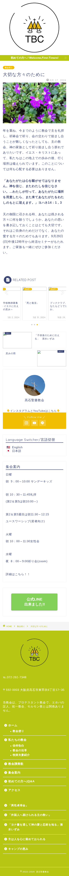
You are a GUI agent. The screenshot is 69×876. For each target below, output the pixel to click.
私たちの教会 (17, 739)
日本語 (16, 450)
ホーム (12, 725)
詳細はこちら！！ (18, 574)
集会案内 (14, 772)
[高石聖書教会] (34, 52)
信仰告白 (18, 745)
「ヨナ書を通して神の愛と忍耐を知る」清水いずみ (35, 827)
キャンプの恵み (18, 848)
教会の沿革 (20, 750)
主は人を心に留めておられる (27, 839)
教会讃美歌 (16, 763)
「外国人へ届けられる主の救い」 (29, 815)
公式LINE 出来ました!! (34, 601)
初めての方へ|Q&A (21, 781)
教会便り (8, 67)
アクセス (14, 790)
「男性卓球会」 (19, 805)
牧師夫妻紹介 (21, 754)
